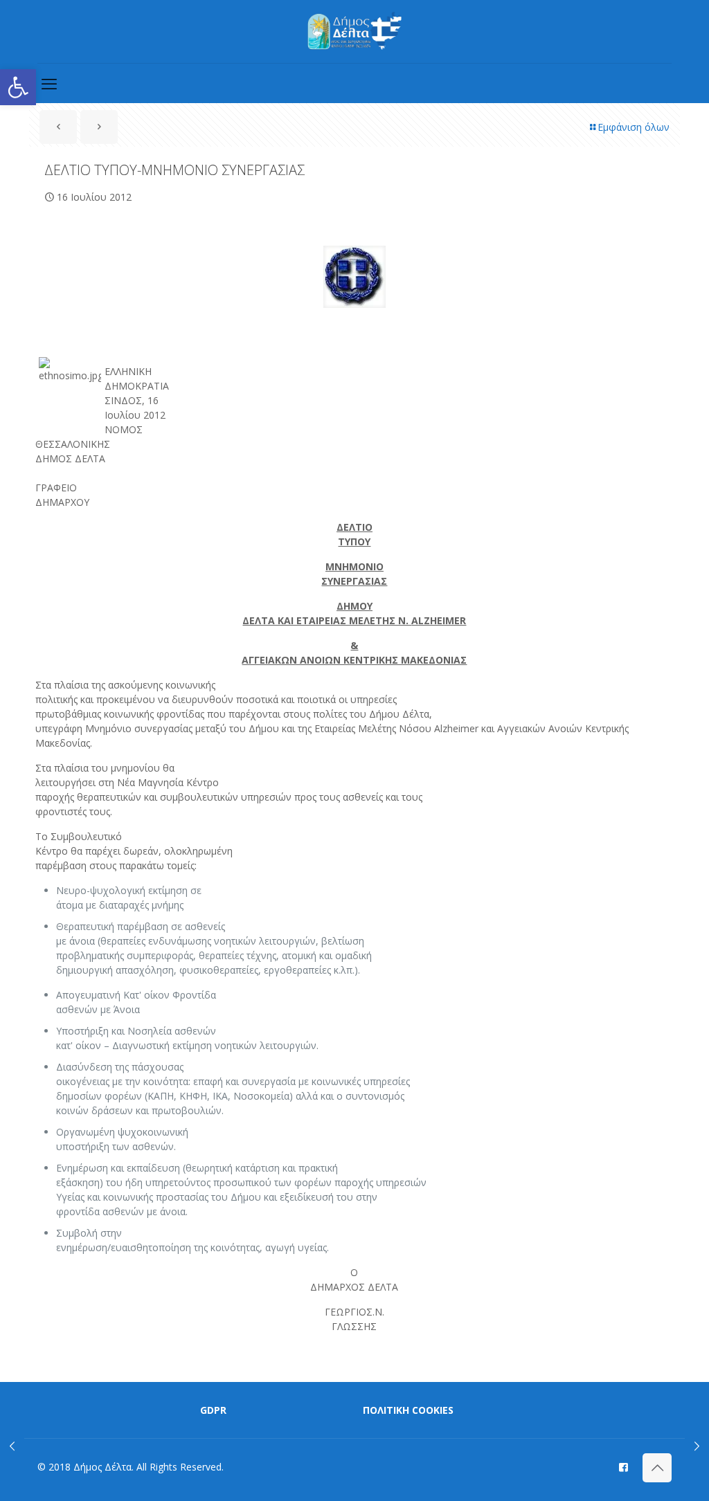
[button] (18, 87)
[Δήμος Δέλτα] (354, 31)
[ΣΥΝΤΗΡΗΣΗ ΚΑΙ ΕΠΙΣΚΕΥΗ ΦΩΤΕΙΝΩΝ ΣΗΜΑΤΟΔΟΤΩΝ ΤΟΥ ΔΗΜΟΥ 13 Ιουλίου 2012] (12, 1445)
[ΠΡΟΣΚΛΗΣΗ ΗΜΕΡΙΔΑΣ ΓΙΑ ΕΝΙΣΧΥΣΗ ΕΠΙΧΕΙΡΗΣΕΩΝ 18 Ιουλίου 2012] (697, 1445)
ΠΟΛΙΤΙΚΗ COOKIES (408, 1410)
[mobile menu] (49, 83)
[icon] (623, 1466)
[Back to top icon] (657, 1467)
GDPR (213, 1410)
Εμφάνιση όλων (634, 127)
